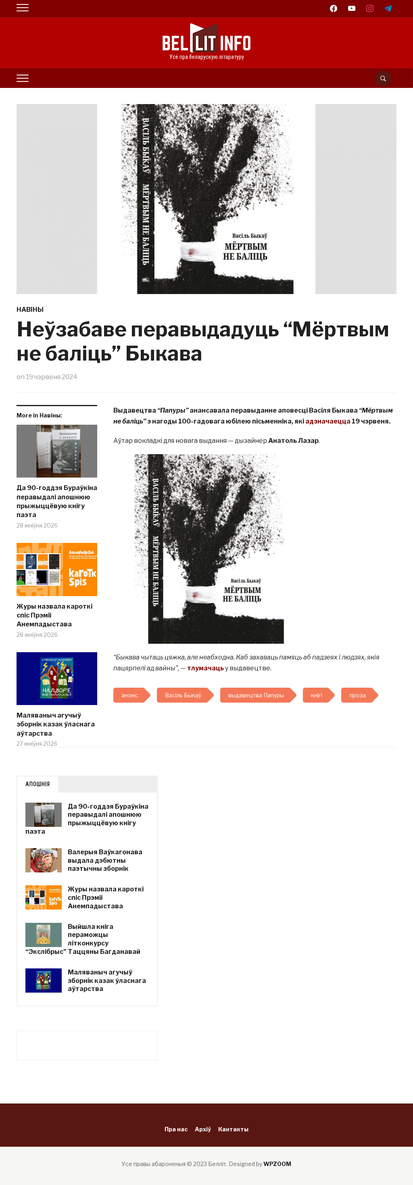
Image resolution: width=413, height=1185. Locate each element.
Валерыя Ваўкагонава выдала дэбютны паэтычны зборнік (105, 860)
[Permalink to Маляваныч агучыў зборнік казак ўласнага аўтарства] (57, 681)
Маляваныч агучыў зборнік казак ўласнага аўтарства (56, 724)
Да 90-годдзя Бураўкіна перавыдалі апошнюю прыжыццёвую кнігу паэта (57, 501)
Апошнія (37, 784)
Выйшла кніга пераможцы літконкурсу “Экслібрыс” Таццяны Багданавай (82, 939)
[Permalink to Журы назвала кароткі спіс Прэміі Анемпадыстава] (57, 572)
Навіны (30, 309)
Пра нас (176, 1129)
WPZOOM (277, 1163)
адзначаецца (327, 421)
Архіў (203, 1129)
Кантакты (233, 1129)
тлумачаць (205, 668)
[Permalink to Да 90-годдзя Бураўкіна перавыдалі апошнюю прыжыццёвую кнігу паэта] (57, 454)
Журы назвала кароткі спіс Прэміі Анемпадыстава (54, 615)
